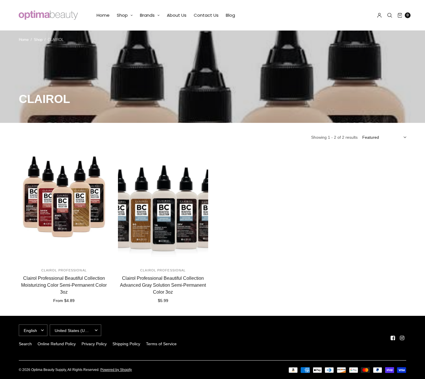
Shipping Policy (126, 344)
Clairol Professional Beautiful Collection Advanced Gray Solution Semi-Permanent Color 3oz (163, 285)
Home (103, 15)
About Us (176, 15)
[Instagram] (402, 338)
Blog (230, 15)
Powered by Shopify (116, 370)
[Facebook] (393, 338)
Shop (122, 15)
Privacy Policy (94, 344)
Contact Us (206, 15)
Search (25, 344)
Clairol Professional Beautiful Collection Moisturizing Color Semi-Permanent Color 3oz (64, 285)
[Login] (379, 15)
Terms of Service (161, 344)
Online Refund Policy (57, 344)
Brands (147, 15)
